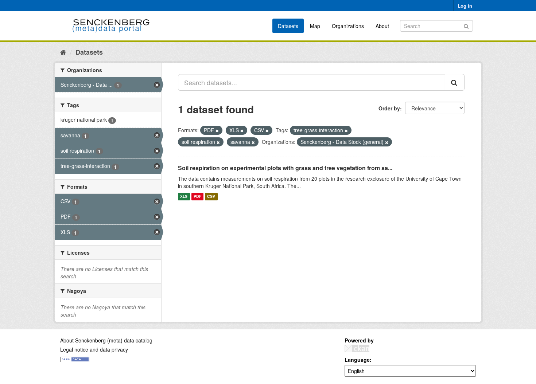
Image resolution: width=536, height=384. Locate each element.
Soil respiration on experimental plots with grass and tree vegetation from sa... (285, 168)
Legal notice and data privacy (94, 349)
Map (315, 26)
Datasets (288, 26)
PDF (197, 196)
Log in (465, 5)
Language (357, 359)
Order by (389, 108)
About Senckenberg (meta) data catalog (106, 340)
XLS (183, 196)
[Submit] (466, 25)
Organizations (348, 26)
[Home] (63, 51)
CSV (211, 196)
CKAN (357, 348)
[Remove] (217, 130)
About (382, 26)
